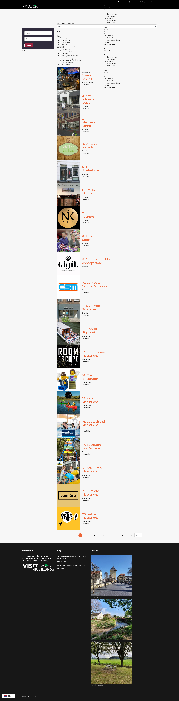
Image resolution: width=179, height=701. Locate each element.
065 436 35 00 (134, 2)
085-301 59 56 (124, 2)
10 (122, 535)
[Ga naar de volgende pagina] (127, 535)
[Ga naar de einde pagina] (131, 535)
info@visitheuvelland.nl (148, 2)
